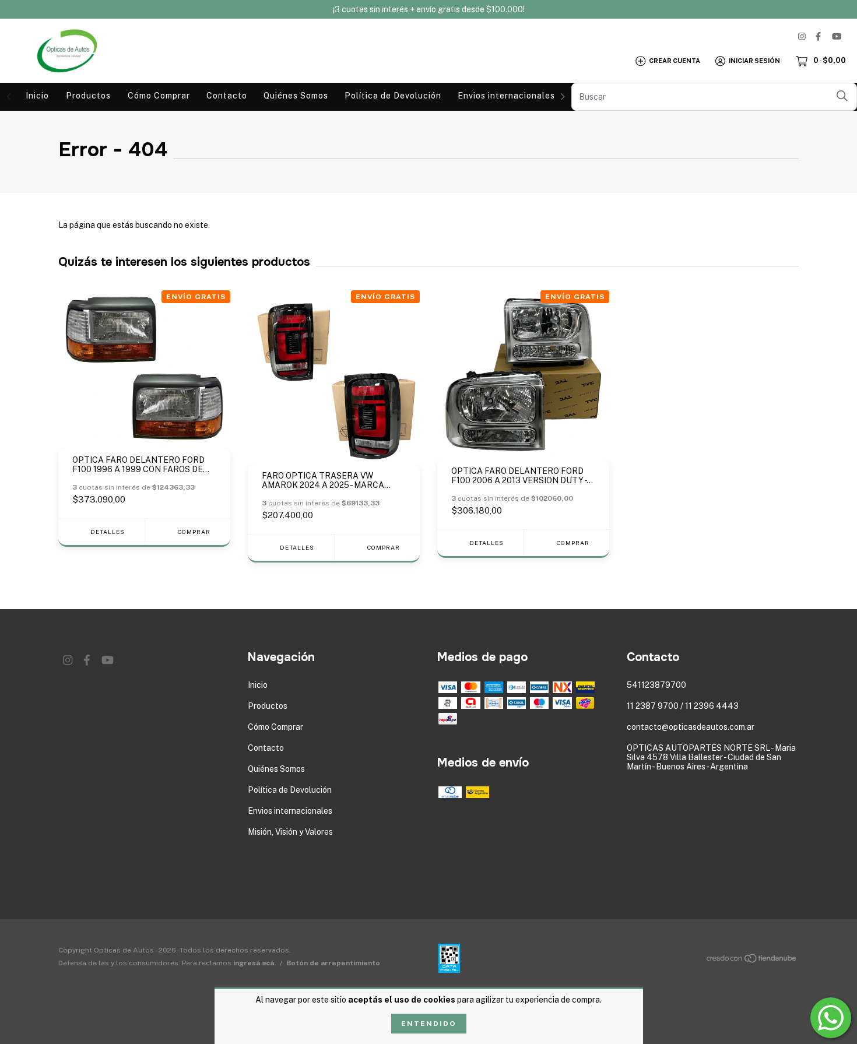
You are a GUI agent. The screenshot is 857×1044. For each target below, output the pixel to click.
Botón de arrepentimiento (333, 963)
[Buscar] (842, 96)
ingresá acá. (254, 963)
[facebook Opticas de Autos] (818, 36)
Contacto (226, 95)
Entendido (428, 1024)
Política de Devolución (393, 95)
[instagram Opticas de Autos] (801, 36)
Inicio (37, 95)
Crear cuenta (674, 60)
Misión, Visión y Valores (290, 831)
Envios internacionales (506, 95)
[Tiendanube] (752, 960)
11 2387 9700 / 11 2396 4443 (683, 706)
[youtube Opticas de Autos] (836, 36)
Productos (88, 95)
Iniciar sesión (754, 60)
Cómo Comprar (159, 95)
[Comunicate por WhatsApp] (830, 1017)
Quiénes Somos (296, 95)
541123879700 (656, 685)
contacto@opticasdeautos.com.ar (690, 727)
